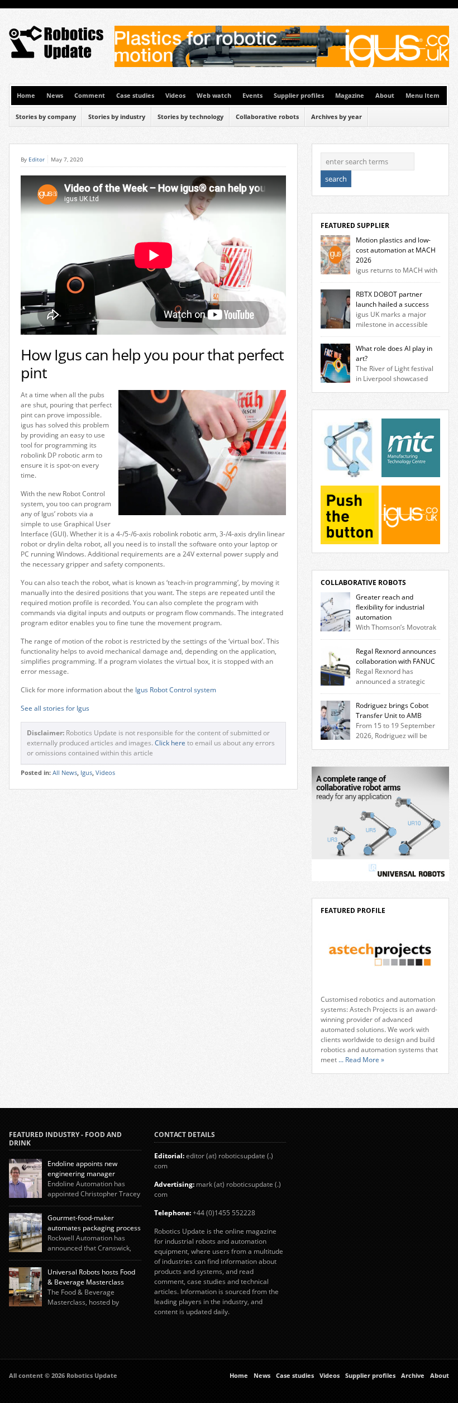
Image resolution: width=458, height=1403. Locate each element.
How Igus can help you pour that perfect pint (152, 364)
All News (65, 773)
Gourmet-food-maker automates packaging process (94, 1223)
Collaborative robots (267, 117)
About (384, 95)
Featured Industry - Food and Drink (65, 1138)
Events (252, 95)
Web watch (214, 95)
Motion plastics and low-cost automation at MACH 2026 (396, 250)
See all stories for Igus (55, 708)
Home (26, 95)
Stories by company (46, 117)
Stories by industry (116, 117)
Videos (175, 95)
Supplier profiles (299, 95)
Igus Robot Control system (175, 690)
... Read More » (361, 1059)
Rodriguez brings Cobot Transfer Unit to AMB (392, 710)
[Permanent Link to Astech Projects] (380, 955)
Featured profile (353, 910)
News (54, 95)
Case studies (135, 95)
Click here (170, 743)
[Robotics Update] (56, 56)
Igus (86, 773)
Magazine (349, 95)
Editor (36, 159)
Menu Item (422, 95)
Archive (412, 1376)
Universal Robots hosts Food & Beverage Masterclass (91, 1277)
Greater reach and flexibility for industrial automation (390, 607)
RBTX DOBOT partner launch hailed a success (392, 299)
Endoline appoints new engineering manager (82, 1168)
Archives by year (336, 117)
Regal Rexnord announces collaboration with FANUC (396, 656)
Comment (89, 95)
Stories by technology (190, 117)
